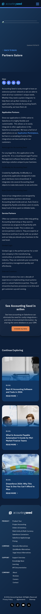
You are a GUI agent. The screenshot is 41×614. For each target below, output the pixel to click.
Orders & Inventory (19, 528)
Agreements (21, 599)
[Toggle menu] (37, 3)
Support (5, 558)
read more (11, 396)
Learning (15, 564)
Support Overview (18, 558)
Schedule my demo (20, 329)
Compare (5, 546)
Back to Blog (10, 50)
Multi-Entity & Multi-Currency (22, 531)
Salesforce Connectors (20, 534)
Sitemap (32, 599)
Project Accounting (19, 524)
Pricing (14, 541)
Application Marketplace (28, 133)
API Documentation (19, 568)
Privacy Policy (8, 599)
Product (5, 521)
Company (6, 572)
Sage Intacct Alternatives (22, 553)
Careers (15, 579)
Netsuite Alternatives (20, 546)
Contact (15, 582)
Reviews (16, 576)
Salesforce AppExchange (21, 538)
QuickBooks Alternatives (21, 549)
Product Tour (17, 521)
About (15, 572)
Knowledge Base (18, 561)
